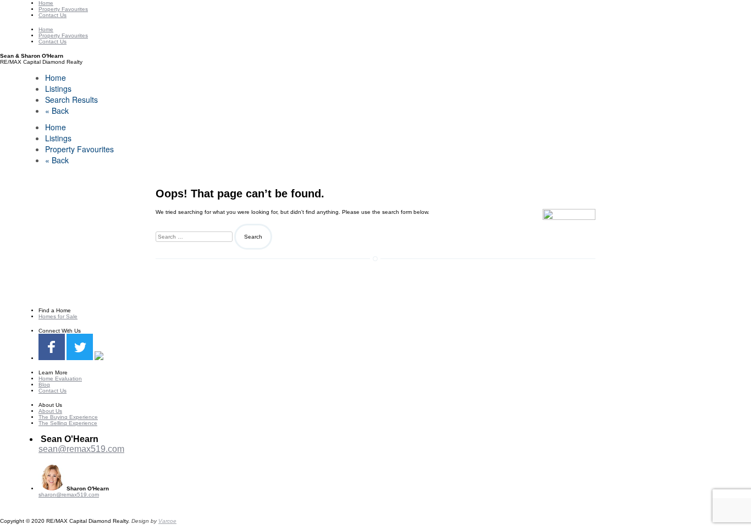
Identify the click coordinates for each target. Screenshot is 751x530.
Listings (58, 88)
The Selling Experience (67, 423)
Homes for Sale (58, 316)
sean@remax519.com (81, 449)
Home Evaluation (60, 379)
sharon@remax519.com (68, 495)
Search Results (71, 99)
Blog (44, 385)
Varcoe (167, 521)
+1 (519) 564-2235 (74, 458)
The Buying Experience (68, 417)
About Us (50, 411)
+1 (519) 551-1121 (62, 501)
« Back (57, 110)
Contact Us (52, 15)
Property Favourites (63, 9)
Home (45, 3)
